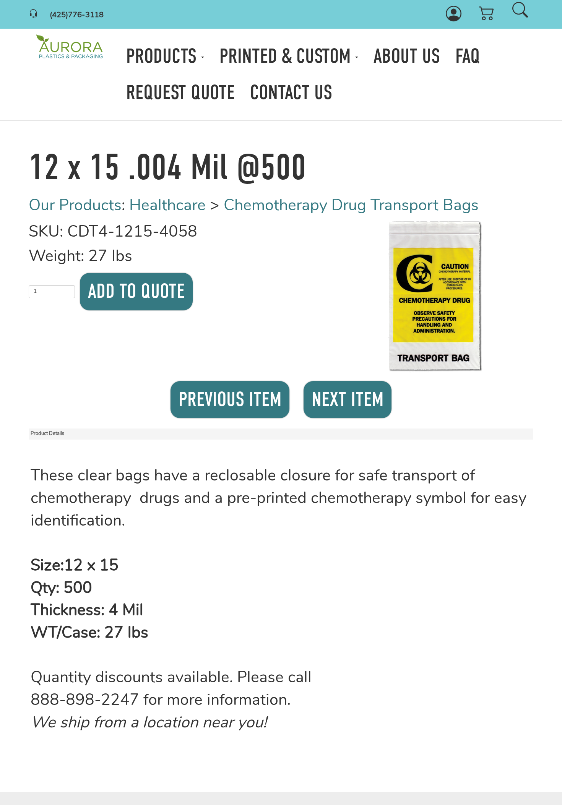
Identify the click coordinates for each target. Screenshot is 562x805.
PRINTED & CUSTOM (287, 56)
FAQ (467, 56)
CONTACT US (291, 92)
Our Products (75, 206)
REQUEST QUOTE (180, 92)
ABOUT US (407, 56)
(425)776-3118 (77, 15)
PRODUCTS (163, 56)
